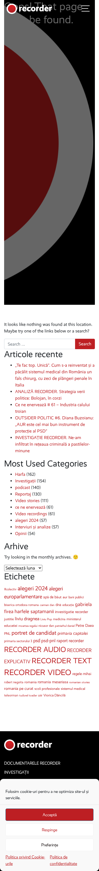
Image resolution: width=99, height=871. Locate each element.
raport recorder (70, 640)
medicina (59, 619)
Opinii (21, 533)
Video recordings (31, 513)
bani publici (76, 597)
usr (40, 695)
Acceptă (50, 814)
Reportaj (23, 494)
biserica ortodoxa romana (21, 605)
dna (58, 604)
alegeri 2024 (26, 520)
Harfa (20, 474)
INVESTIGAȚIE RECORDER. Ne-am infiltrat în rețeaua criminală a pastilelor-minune (52, 444)
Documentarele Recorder (32, 763)
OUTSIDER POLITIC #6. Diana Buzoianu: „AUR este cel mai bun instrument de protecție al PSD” (54, 424)
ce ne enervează (30, 507)
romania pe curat (18, 688)
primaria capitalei (72, 633)
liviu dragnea (27, 619)
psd (36, 641)
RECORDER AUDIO (35, 649)
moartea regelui (27, 626)
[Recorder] (29, 8)
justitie (9, 619)
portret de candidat (34, 633)
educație (68, 605)
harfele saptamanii (34, 611)
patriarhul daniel (65, 626)
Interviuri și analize (33, 527)
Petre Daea (85, 625)
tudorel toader (28, 695)
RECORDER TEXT (62, 660)
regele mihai (81, 673)
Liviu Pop (46, 619)
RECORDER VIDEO (37, 672)
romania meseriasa (53, 682)
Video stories (27, 500)
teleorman (11, 695)
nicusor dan (46, 626)
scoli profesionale (47, 689)
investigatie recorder (71, 612)
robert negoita (13, 682)
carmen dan (47, 605)
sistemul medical (73, 689)
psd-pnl (48, 640)
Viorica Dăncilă (54, 695)
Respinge (49, 829)
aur (65, 597)
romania (30, 682)
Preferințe (49, 844)
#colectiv (10, 589)
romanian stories (79, 682)
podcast (22, 487)
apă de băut (52, 597)
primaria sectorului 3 (18, 641)
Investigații (25, 480)
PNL (7, 633)
